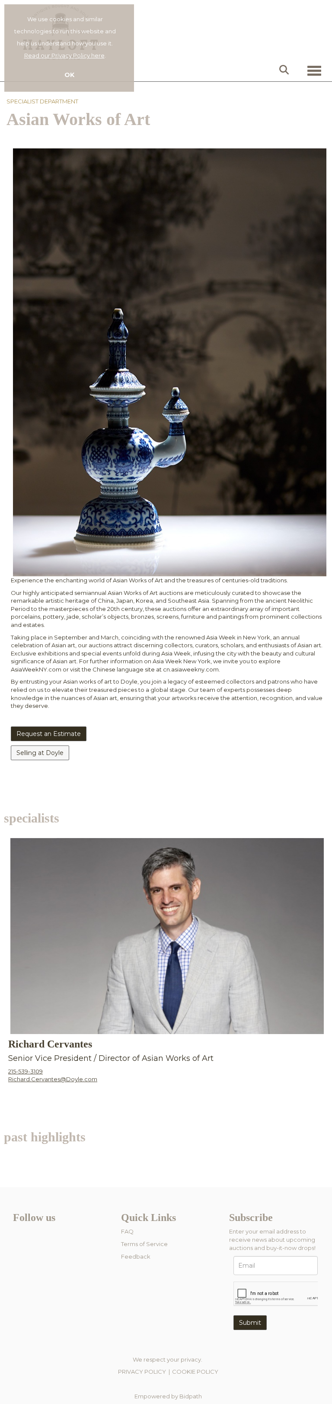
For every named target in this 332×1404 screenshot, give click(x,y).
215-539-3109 (25, 1071)
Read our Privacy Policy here (64, 55)
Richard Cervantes (50, 1044)
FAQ (127, 1231)
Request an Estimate (48, 734)
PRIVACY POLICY (142, 1371)
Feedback (135, 1256)
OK (69, 75)
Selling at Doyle (40, 753)
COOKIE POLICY (195, 1371)
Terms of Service (144, 1243)
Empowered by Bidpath (168, 1396)
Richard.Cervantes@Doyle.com (52, 1079)
